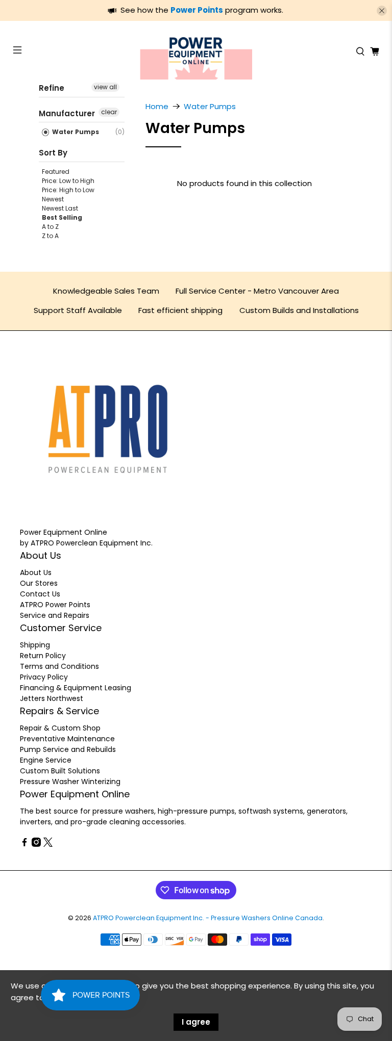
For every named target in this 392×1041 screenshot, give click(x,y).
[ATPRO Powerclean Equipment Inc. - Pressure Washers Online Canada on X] (48, 844)
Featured (55, 171)
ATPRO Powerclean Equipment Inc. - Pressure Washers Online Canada (208, 918)
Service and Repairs (54, 615)
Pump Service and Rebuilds (68, 749)
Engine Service (45, 760)
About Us (36, 572)
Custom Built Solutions (60, 771)
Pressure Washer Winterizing (70, 781)
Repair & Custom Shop (60, 728)
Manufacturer (67, 113)
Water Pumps (75, 131)
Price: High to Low (68, 190)
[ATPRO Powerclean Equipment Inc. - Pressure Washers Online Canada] (196, 51)
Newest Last (60, 208)
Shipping (35, 645)
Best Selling (62, 217)
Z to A (50, 235)
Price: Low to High (68, 180)
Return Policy (43, 655)
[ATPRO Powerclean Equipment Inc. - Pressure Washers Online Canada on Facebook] (24, 844)
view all (105, 87)
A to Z (50, 226)
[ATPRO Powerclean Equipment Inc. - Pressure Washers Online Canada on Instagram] (36, 844)
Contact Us (40, 594)
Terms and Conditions (59, 666)
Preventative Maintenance (67, 739)
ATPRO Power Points (55, 605)
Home (156, 106)
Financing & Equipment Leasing (75, 688)
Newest (53, 199)
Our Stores (39, 583)
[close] (382, 11)
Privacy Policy (44, 677)
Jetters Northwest (51, 698)
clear (109, 112)
